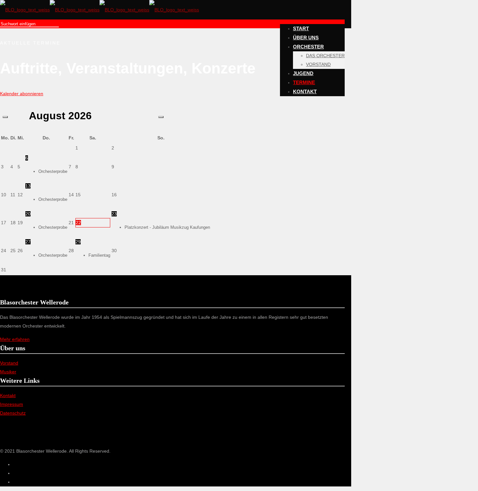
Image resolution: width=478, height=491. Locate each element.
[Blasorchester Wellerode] (99, 9)
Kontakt (8, 395)
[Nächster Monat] (161, 117)
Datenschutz (13, 413)
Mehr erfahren (15, 339)
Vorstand (9, 363)
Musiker (8, 371)
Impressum (11, 404)
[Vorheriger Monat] (5, 117)
